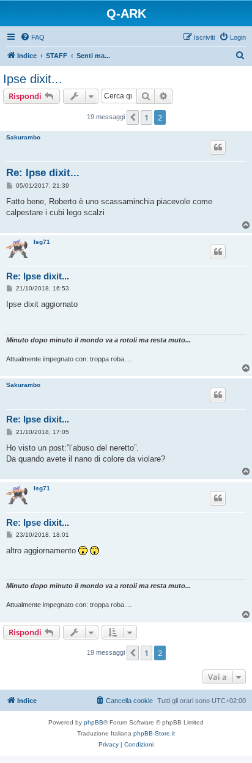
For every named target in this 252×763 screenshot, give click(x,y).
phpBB (93, 722)
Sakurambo (23, 137)
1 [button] (146, 117)
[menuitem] (32, 37)
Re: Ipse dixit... (43, 173)
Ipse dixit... (32, 79)
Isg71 (42, 241)
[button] (133, 117)
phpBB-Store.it (154, 733)
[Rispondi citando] (218, 147)
